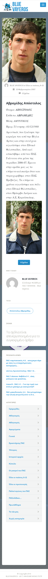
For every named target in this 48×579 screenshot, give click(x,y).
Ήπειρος (13, 450)
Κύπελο (12, 464)
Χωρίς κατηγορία (16, 518)
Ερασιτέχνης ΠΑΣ (16, 443)
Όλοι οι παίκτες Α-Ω (35, 85)
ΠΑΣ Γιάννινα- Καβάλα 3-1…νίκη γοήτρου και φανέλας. (20, 377)
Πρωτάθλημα (15, 505)
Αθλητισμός (14, 416)
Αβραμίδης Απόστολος (23, 103)
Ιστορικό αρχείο (16, 457)
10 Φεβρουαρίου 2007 (25, 89)
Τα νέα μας (13, 512)
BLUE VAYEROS (16, 85)
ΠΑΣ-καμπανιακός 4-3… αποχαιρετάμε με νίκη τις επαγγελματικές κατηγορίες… (23, 363)
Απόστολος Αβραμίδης (20, 311)
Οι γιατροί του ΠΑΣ (17, 470)
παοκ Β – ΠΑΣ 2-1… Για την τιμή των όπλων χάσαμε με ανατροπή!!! (22, 385)
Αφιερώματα (14, 429)
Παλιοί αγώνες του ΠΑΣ (19, 491)
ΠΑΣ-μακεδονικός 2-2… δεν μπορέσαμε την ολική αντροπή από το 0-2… (24, 393)
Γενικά (12, 436)
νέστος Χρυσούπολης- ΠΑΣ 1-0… (21, 371)
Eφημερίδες (14, 409)
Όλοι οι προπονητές (18, 484)
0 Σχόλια (25, 93)
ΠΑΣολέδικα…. (15, 498)
